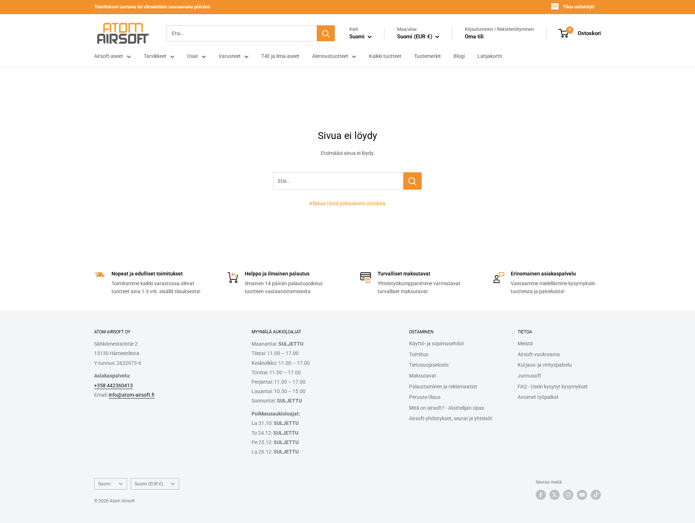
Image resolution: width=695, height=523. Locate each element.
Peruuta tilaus (425, 397)
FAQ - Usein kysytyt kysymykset (553, 386)
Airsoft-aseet (108, 56)
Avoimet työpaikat (538, 397)
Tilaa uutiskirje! (578, 6)
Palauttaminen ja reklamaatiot (443, 386)
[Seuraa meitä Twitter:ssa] (554, 495)
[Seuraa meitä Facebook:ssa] (541, 495)
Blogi (459, 56)
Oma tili (474, 36)
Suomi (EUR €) (149, 483)
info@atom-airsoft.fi (132, 395)
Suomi (104, 483)
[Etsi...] (412, 181)
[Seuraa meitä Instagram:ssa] (568, 495)
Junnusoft (529, 376)
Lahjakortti (489, 56)
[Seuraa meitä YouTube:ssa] (582, 495)
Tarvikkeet (155, 56)
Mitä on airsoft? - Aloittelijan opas (446, 408)
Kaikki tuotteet (385, 56)
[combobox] (242, 33)
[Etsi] (326, 33)
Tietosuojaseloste (428, 365)
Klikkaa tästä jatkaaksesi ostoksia (347, 203)
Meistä (525, 343)
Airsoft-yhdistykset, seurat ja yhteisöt (450, 418)
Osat (192, 56)
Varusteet (230, 56)
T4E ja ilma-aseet (280, 56)
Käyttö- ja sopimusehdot (436, 343)
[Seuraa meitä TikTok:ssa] (596, 495)
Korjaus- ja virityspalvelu (545, 365)
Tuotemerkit (427, 56)
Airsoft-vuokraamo (539, 354)
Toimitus (418, 354)
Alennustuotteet (330, 56)
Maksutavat (422, 376)
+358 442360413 (113, 385)
